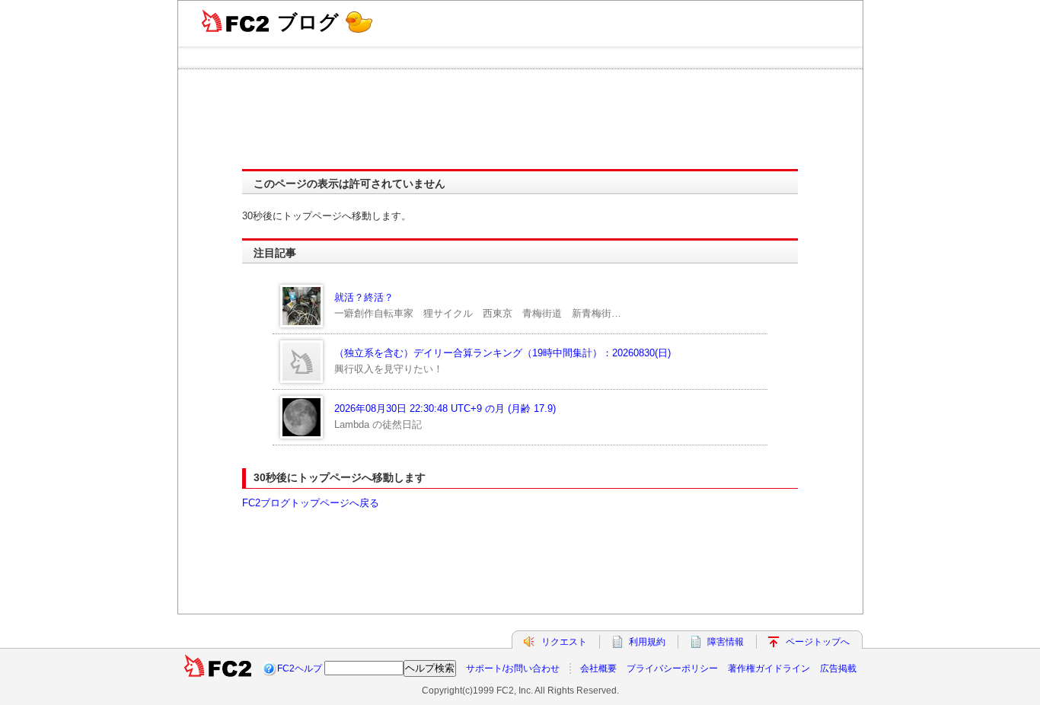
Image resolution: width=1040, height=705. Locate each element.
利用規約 (647, 641)
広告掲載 (838, 668)
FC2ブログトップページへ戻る (310, 503)
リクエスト (564, 641)
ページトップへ (818, 641)
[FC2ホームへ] (217, 668)
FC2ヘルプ (299, 668)
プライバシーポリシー (672, 668)
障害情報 (725, 641)
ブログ (308, 22)
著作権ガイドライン (769, 668)
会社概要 (598, 668)
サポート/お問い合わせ (513, 668)
